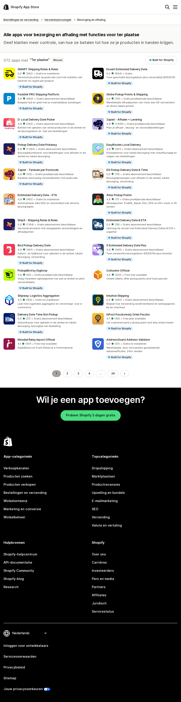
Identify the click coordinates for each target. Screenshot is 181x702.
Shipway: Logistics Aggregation (38, 295)
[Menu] (175, 7)
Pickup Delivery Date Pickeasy (37, 144)
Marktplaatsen (103, 476)
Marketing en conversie (22, 509)
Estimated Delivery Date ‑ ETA (37, 195)
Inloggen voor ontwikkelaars (26, 646)
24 (113, 373)
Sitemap (10, 678)
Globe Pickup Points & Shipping (127, 94)
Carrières (99, 562)
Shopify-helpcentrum (20, 554)
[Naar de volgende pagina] (124, 373)
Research (11, 587)
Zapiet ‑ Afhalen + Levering (124, 119)
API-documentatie (18, 562)
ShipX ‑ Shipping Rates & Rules (38, 220)
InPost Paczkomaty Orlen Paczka (128, 314)
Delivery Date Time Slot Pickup (38, 314)
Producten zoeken (18, 476)
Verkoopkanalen (16, 468)
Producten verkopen (20, 485)
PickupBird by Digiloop (32, 270)
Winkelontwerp (15, 501)
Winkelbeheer (14, 517)
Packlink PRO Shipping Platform (38, 94)
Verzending (101, 517)
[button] (46, 78)
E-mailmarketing (105, 501)
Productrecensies (106, 485)
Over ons (99, 554)
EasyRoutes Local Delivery (123, 144)
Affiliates (99, 595)
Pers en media (103, 579)
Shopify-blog (14, 579)
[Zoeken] (167, 7)
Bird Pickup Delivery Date (34, 245)
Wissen (57, 60)
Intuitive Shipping (117, 295)
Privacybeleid (14, 667)
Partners (99, 587)
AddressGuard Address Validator (128, 339)
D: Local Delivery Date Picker (36, 119)
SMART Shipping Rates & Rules (38, 69)
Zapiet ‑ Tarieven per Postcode (38, 170)
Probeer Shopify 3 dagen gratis (90, 415)
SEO (95, 509)
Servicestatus (103, 611)
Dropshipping (102, 468)
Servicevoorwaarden (20, 657)
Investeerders (103, 571)
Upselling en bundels (108, 493)
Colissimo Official (118, 270)
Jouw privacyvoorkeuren (23, 689)
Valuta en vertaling (107, 525)
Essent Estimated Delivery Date (126, 69)
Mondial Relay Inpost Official (36, 339)
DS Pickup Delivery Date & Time (127, 170)
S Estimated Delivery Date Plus (126, 245)
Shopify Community (19, 571)
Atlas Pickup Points (119, 195)
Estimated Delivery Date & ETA (126, 220)
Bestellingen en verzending (25, 493)
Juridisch (99, 603)
